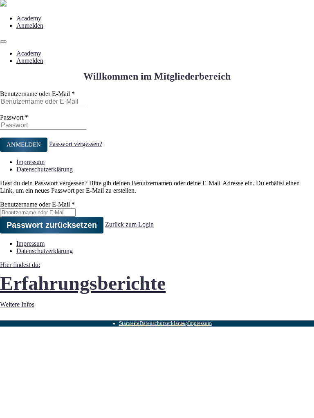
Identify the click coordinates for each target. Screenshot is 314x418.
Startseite (129, 323)
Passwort (11, 117)
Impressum (30, 161)
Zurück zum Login (129, 224)
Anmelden (29, 25)
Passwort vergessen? (75, 143)
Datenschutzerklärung (44, 169)
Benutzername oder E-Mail (35, 93)
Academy (28, 18)
